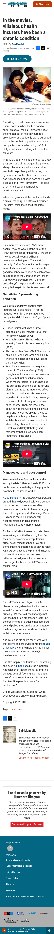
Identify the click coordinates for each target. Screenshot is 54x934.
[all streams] (50, 930)
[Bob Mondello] (9, 734)
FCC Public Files (13, 872)
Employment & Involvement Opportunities (25, 897)
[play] (4, 930)
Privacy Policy (12, 878)
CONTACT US (11, 855)
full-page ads (21, 665)
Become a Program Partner (27, 824)
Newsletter (11, 890)
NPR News (17, 709)
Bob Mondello (18, 44)
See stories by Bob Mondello (34, 757)
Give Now (43, 4)
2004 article (11, 497)
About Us (10, 884)
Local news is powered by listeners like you (27, 795)
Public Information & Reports (19, 866)
